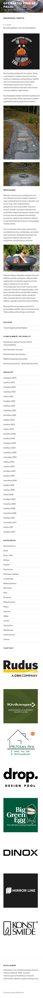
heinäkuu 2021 (9, 401)
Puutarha (7, 597)
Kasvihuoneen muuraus (13, 350)
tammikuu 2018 (9, 513)
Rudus (6, 607)
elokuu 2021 (8, 396)
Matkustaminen (9, 583)
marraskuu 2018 (10, 480)
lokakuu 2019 (8, 462)
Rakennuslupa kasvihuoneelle (15, 359)
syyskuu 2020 (9, 424)
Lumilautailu (8, 579)
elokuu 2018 (8, 495)
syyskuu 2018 (9, 490)
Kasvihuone (8, 569)
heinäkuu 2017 (9, 532)
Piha (5, 593)
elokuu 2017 (8, 527)
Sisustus (7, 611)
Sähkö (5, 616)
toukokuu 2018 (9, 504)
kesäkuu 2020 (9, 438)
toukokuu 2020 (9, 443)
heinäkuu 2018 (9, 499)
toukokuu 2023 (9, 387)
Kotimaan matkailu (11, 574)
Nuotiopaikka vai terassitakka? (19, 27)
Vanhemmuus (9, 635)
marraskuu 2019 (10, 457)
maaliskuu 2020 (9, 453)
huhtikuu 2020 (9, 448)
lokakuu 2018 (8, 485)
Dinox (5, 551)
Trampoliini (8, 625)
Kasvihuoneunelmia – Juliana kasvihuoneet (20, 364)
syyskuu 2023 (9, 382)
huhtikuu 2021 (9, 406)
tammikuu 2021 (9, 415)
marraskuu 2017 (10, 522)
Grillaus (6, 560)
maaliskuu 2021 (9, 410)
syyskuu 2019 (9, 466)
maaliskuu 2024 (9, 378)
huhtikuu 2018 (9, 508)
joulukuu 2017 (9, 518)
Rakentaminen (9, 602)
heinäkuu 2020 (9, 434)
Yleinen (6, 639)
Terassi (6, 621)
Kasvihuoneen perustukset (14, 354)
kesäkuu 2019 (9, 476)
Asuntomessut (9, 546)
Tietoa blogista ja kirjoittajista (15, 328)
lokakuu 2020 (8, 420)
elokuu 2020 (8, 429)
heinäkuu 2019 (9, 471)
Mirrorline (7, 588)
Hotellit (6, 565)
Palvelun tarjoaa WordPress (13, 992)
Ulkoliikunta (8, 630)
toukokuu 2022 (9, 392)
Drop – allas (8, 555)
